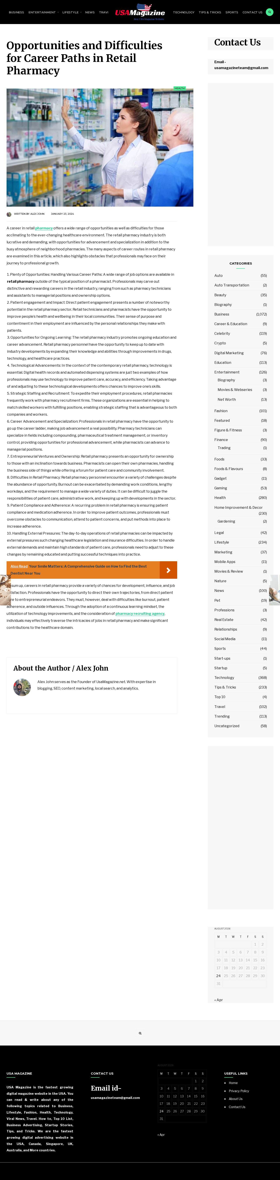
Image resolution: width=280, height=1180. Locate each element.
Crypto (220, 343)
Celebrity (222, 333)
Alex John (37, 213)
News (90, 12)
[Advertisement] (240, 167)
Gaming (220, 488)
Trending (222, 716)
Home (233, 1083)
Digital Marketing (229, 353)
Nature (220, 581)
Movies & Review (228, 571)
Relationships (225, 629)
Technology (183, 12)
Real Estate (223, 620)
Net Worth (227, 399)
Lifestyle (70, 12)
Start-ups (222, 658)
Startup (220, 668)
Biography (223, 305)
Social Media (224, 639)
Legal (219, 533)
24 (218, 976)
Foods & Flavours (228, 469)
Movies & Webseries (235, 390)
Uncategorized (226, 726)
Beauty (220, 295)
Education (222, 363)
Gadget (220, 478)
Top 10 (219, 697)
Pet (217, 600)
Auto (218, 276)
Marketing (223, 552)
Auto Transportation (231, 285)
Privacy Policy (239, 1091)
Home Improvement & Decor (238, 507)
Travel (105, 12)
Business (16, 12)
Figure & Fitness (228, 430)
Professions (224, 610)
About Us (236, 1099)
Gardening (226, 521)
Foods (219, 459)
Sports (232, 12)
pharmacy (44, 228)
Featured (222, 420)
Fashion (221, 411)
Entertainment (42, 12)
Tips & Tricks (210, 12)
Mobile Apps (224, 562)
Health (180, 88)
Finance (221, 440)
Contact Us (252, 12)
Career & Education (230, 324)
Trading (224, 448)
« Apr (218, 1000)
